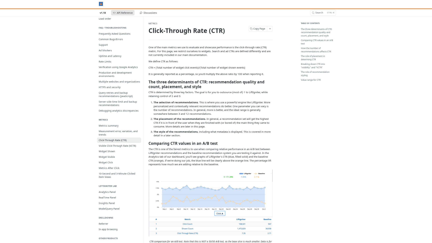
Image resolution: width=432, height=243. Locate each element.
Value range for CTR (311, 79)
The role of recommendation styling (315, 73)
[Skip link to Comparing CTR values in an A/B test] (146, 143)
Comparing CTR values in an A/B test (317, 42)
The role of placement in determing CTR (313, 58)
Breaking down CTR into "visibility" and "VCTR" (313, 65)
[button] (210, 203)
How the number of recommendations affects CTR (316, 50)
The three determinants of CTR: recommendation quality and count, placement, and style (316, 32)
